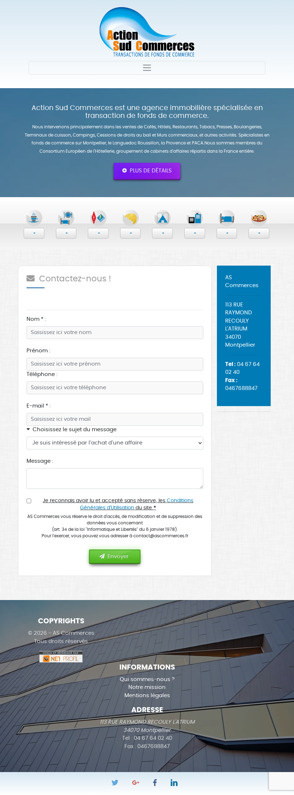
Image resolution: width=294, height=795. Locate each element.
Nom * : (36, 319)
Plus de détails (149, 170)
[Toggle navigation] (147, 68)
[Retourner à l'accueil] (147, 31)
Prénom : (38, 350)
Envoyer (117, 556)
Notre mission (147, 687)
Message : (40, 461)
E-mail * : (39, 406)
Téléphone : (42, 374)
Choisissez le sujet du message (73, 429)
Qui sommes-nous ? (147, 679)
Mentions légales (147, 695)
